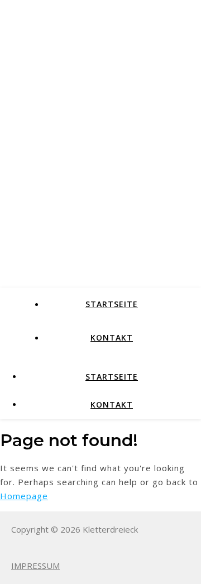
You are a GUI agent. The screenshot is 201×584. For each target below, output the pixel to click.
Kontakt (111, 337)
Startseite (111, 304)
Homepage (24, 495)
